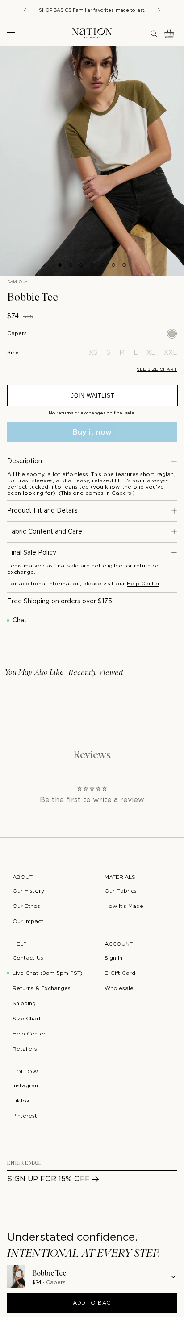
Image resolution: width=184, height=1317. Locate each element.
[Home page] (92, 33)
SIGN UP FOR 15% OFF (48, 1179)
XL (150, 353)
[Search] (154, 33)
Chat (20, 620)
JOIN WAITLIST (92, 396)
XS (93, 353)
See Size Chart (157, 370)
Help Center (143, 583)
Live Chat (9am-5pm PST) (48, 973)
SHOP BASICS (55, 10)
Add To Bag (92, 1302)
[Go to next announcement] (159, 10)
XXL (170, 353)
